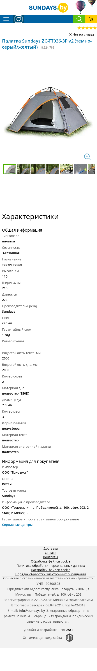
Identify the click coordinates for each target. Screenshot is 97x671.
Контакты (50, 557)
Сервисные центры (17, 524)
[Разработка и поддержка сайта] (69, 641)
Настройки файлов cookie (50, 570)
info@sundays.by (32, 610)
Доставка (51, 548)
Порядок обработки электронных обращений (50, 574)
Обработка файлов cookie (50, 561)
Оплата (50, 553)
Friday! (66, 630)
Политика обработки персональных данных (50, 565)
